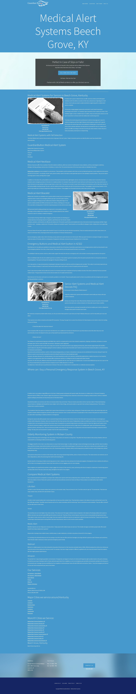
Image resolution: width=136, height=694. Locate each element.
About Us (30, 582)
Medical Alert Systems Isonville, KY (36, 632)
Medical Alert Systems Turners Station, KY (38, 634)
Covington (30, 609)
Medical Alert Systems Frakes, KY (35, 638)
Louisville (30, 600)
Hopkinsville (31, 611)
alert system (75, 109)
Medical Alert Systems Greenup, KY (36, 627)
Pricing (29, 579)
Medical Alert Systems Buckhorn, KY (36, 621)
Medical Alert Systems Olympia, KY (36, 623)
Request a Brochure (32, 584)
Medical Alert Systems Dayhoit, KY (36, 630)
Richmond (30, 613)
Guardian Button (38, 3)
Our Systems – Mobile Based (34, 575)
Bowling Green (31, 605)
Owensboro (30, 607)
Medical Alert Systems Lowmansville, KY (37, 625)
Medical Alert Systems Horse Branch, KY (37, 640)
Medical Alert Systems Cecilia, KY (35, 636)
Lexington (30, 602)
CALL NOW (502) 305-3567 (68, 72)
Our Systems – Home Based (34, 573)
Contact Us (89, 665)
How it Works (31, 577)
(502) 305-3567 (89, 668)
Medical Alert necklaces (33, 171)
